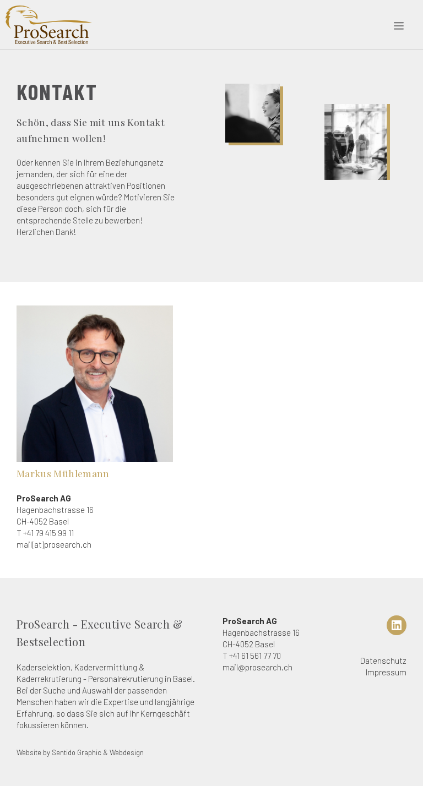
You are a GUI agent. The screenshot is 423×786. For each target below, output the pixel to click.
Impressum (386, 672)
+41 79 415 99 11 (48, 533)
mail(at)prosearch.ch (54, 544)
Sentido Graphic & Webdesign (98, 752)
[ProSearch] (49, 25)
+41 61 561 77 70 (255, 656)
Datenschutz (383, 660)
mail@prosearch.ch (257, 667)
